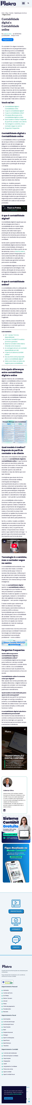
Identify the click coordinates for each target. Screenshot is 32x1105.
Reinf (4, 1029)
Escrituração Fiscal (8, 1024)
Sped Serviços (7, 1043)
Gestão (11, 13)
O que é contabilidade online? (14, 113)
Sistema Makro (20, 251)
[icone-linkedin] (4, 810)
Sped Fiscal (6, 1040)
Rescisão (5, 1011)
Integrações (6, 1061)
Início (3, 13)
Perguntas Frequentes (12, 128)
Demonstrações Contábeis (10, 1056)
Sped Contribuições (8, 1037)
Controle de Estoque (9, 1021)
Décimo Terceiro (7, 998)
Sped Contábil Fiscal (9, 1074)
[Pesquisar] (28, 3)
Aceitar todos (8, 1098)
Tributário (6, 1046)
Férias (4, 1003)
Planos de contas (8, 1069)
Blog (7, 13)
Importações (6, 1027)
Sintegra (5, 1035)
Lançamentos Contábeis (10, 1066)
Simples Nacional (8, 1032)
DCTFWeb (6, 995)
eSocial (5, 1001)
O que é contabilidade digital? (14, 111)
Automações (6, 1019)
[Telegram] (29, 1101)
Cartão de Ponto (7, 993)
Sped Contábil (7, 1072)
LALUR (5, 1064)
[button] (23, 3)
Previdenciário (7, 1009)
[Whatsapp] (29, 1099)
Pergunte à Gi (7, 39)
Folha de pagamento (9, 1006)
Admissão (6, 990)
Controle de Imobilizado (10, 1053)
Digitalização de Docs (21, 13)
